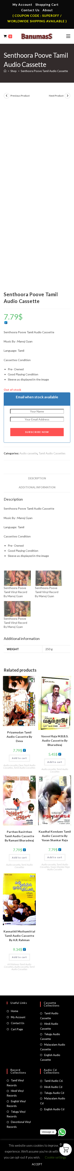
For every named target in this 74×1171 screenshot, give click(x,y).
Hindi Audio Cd (53, 1087)
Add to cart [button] (19, 758)
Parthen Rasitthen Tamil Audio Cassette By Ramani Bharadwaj (19, 836)
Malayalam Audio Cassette (52, 1047)
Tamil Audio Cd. (53, 1080)
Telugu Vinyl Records (16, 1114)
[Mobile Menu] (68, 36)
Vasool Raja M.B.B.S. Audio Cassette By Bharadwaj (54, 740)
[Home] (5, 71)
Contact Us (30, 10)
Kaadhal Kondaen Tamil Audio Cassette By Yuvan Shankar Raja (55, 836)
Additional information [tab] (37, 487)
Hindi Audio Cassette (49, 1026)
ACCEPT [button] (37, 1164)
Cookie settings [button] (55, 1157)
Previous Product (20, 95)
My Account (22, 4)
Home (14, 1011)
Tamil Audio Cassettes (52, 453)
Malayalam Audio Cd (52, 1101)
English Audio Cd (54, 1109)
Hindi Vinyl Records (15, 1093)
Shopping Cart (47, 4)
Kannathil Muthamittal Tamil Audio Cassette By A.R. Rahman (19, 936)
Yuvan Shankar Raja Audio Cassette (58, 868)
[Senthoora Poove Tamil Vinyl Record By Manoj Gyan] (17, 578)
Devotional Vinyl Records (19, 1124)
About (48, 10)
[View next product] (67, 96)
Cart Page (17, 1029)
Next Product (56, 95)
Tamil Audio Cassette (49, 1016)
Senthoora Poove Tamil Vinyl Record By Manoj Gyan (15, 592)
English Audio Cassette (50, 1057)
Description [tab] (37, 478)
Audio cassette (28, 453)
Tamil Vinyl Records (15, 1083)
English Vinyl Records (16, 1104)
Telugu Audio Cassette (50, 1036)
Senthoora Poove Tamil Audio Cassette (44, 71)
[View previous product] (6, 96)
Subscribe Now (37, 431)
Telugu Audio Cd (54, 1092)
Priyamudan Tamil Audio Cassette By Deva (19, 737)
